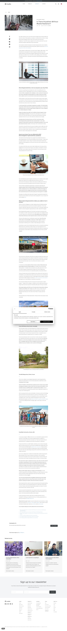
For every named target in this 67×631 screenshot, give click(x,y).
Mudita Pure (29, 604)
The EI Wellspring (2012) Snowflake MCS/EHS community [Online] (29, 517)
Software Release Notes (39, 608)
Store (20, 601)
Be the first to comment (47, 25)
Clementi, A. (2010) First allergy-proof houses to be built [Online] (28, 515)
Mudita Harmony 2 (30, 610)
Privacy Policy (47, 604)
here (25, 197)
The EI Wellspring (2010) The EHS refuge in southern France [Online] (29, 516)
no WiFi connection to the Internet (41, 277)
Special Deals (21, 613)
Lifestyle (20, 610)
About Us (55, 601)
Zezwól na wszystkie (46, 321)
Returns (37, 609)
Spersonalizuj (33, 321)
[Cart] (58, 4)
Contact (55, 607)
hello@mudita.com (29, 498)
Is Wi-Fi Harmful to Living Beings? (32, 557)
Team (54, 604)
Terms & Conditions (47, 607)
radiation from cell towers (36, 446)
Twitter (32, 502)
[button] (33, 72)
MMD (54, 610)
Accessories (20, 607)
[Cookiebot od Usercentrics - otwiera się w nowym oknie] (49, 309)
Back (9, 12)
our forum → (22, 532)
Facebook (29, 502)
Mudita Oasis (29, 618)
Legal (46, 601)
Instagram (38, 502)
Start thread (54, 525)
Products (29, 601)
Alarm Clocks (21, 604)
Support (38, 601)
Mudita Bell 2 (29, 607)
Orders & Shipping (38, 606)
